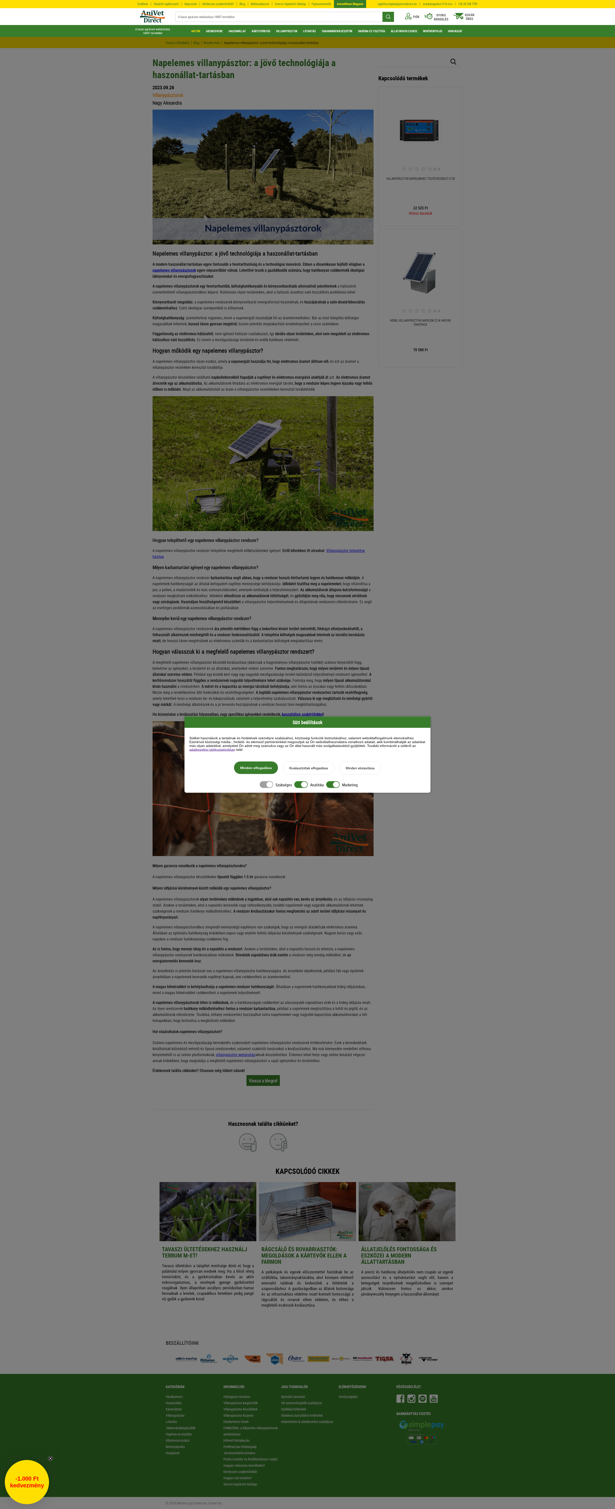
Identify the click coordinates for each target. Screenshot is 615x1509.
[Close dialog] (397, 688)
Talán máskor (259, 808)
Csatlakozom (259, 796)
